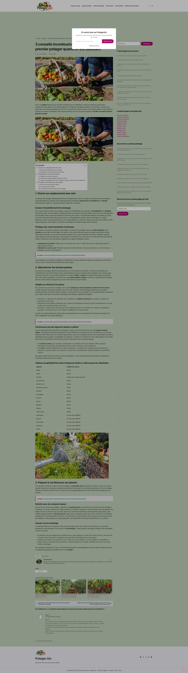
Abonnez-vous (108, 41)
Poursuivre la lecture (94, 45)
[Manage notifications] (184, 670)
